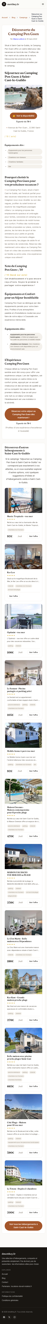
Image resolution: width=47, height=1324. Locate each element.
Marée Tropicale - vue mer (20, 516)
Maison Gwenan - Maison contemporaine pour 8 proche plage (18, 810)
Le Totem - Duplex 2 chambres (22, 1189)
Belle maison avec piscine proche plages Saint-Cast (19, 1057)
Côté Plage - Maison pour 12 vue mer (16, 1123)
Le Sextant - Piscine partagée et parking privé (19, 689)
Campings (23, 17)
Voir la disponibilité (23, 115)
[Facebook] (4, 1317)
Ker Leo (11, 572)
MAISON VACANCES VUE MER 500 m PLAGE (19, 873)
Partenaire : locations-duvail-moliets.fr (17, 1286)
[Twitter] (9, 1317)
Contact (5, 1282)
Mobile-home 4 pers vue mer (21, 751)
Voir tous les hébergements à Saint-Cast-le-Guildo (23, 1226)
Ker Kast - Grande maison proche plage (17, 998)
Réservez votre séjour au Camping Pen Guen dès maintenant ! (24, 414)
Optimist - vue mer (16, 632)
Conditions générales (10, 1300)
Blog (13, 17)
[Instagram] (14, 1317)
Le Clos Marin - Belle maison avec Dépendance (19, 939)
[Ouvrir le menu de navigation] (43, 4)
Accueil (5, 17)
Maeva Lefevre (18, 39)
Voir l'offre (33, 536)
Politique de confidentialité (12, 1296)
